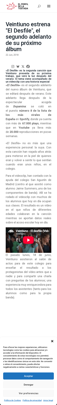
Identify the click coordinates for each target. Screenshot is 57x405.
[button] (52, 341)
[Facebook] (28, 66)
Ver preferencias (28, 393)
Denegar (28, 384)
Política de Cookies (12, 400)
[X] (23, 66)
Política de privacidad (32, 400)
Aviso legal (48, 400)
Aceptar (28, 376)
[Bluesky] (18, 66)
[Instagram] (13, 66)
